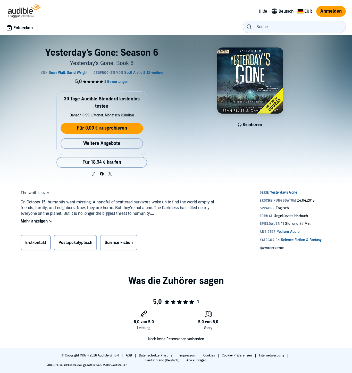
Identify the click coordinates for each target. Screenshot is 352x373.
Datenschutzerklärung (156, 355)
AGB (129, 355)
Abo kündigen (196, 360)
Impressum (188, 355)
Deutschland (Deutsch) (162, 360)
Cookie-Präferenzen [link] (237, 355)
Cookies (209, 355)
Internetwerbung (272, 355)
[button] (93, 174)
